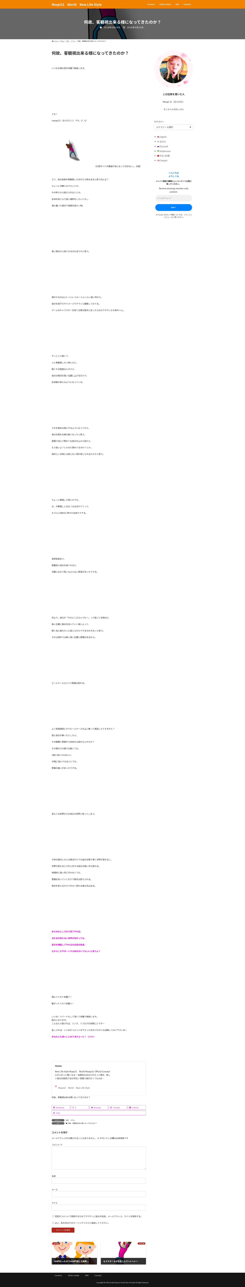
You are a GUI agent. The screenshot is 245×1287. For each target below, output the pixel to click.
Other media (73, 1275)
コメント (57, 1144)
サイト (55, 1202)
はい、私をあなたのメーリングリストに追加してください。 (82, 1222)
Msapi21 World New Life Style (74, 1087)
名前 (54, 1176)
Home (58, 1065)
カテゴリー (159, 121)
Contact (98, 1275)
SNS (87, 1275)
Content (58, 1275)
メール (55, 1189)
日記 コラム (70, 1120)
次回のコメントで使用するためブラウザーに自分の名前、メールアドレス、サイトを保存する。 (99, 1216)
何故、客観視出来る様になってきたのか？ (82, 1123)
